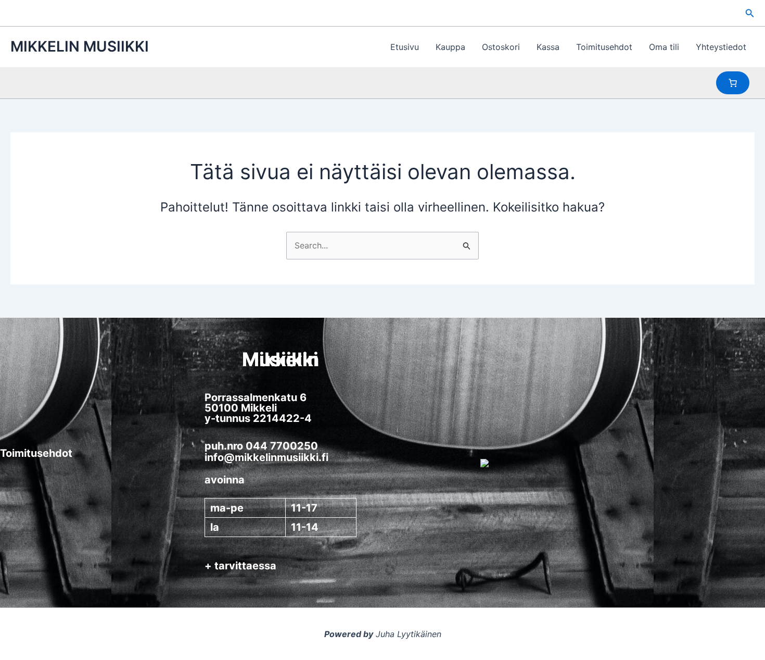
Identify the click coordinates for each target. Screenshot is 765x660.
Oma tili (664, 47)
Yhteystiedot (721, 47)
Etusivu (404, 47)
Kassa (548, 47)
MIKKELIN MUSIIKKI (79, 46)
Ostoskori (501, 47)
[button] (750, 13)
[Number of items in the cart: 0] (732, 82)
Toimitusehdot (604, 47)
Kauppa (450, 47)
